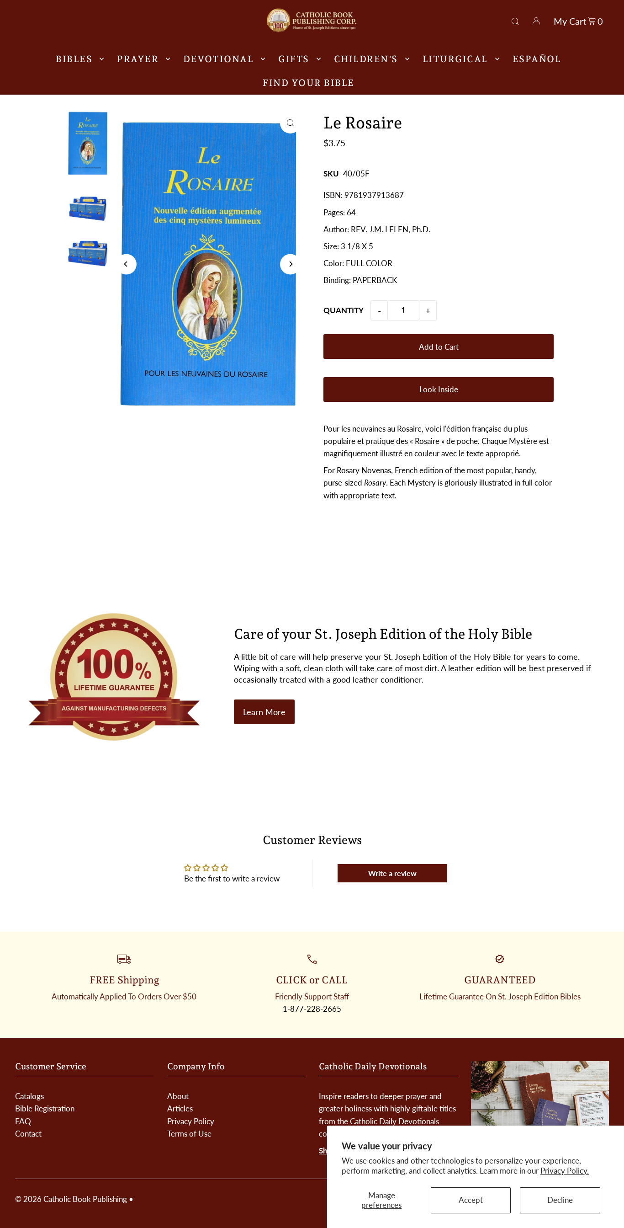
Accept (471, 1200)
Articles (180, 1108)
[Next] (290, 264)
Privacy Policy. (564, 1170)
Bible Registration (44, 1108)
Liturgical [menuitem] (455, 58)
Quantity (343, 310)
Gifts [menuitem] (293, 58)
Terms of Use (189, 1133)
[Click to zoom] (290, 123)
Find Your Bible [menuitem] (308, 82)
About (178, 1096)
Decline (560, 1200)
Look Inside (438, 389)
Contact (28, 1133)
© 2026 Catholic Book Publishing (71, 1199)
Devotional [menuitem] (218, 58)
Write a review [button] (392, 873)
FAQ (23, 1121)
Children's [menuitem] (366, 58)
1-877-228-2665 (312, 1009)
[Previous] (126, 264)
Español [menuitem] (537, 58)
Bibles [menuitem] (74, 58)
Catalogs (29, 1096)
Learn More (264, 712)
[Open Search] (515, 20)
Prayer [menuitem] (138, 58)
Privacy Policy (190, 1121)
